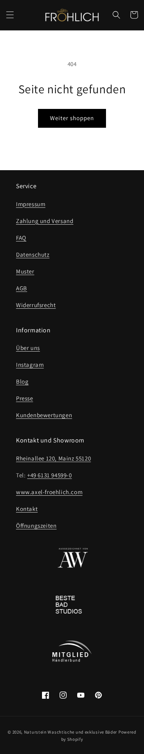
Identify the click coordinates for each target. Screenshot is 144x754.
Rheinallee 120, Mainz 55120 (53, 458)
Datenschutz (33, 254)
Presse (24, 398)
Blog (22, 381)
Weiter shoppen (72, 118)
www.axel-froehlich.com (49, 492)
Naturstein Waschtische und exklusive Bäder (70, 732)
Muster (25, 271)
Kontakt (27, 509)
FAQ (21, 237)
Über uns (28, 348)
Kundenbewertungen (44, 415)
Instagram (30, 364)
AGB (21, 288)
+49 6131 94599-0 (49, 475)
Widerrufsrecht (36, 305)
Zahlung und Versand (44, 221)
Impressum (30, 204)
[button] (10, 15)
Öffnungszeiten (36, 525)
